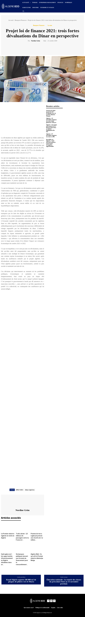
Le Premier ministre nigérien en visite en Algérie (7, 536)
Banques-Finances (21, 20)
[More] (52, 48)
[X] (38, 48)
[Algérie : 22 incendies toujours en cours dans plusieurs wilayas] (60, 120)
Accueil (10, 20)
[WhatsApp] (47, 48)
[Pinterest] (42, 48)
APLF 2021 (19, 490)
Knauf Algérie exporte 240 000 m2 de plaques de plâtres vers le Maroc (21, 581)
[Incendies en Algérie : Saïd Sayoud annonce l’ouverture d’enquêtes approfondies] (60, 141)
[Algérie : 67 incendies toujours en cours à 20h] (60, 135)
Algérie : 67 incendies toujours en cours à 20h (51, 135)
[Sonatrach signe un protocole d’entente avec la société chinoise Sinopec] (60, 112)
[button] (23, 11)
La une (50, 25)
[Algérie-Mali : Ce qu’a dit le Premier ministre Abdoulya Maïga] (37, 547)
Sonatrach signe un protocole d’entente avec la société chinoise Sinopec (51, 113)
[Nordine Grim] (22, 502)
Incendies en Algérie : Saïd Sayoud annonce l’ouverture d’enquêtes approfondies (51, 143)
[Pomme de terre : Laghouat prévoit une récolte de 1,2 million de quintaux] (37, 527)
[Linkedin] (51, 601)
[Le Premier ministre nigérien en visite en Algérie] (7, 527)
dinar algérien (29, 490)
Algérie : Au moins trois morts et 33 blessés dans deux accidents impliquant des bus (51, 128)
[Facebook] (33, 48)
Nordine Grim (35, 41)
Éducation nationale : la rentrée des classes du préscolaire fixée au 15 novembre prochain (64, 582)
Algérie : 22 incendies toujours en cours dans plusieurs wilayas (51, 120)
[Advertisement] (22, 119)
